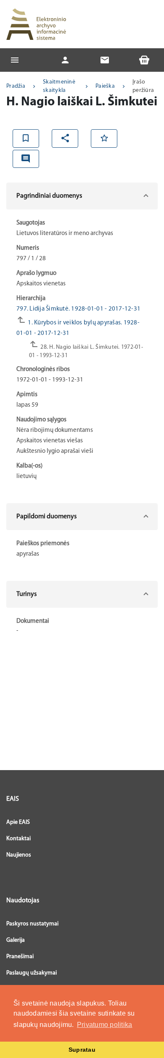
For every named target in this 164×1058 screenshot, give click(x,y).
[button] (82, 196)
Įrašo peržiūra (143, 86)
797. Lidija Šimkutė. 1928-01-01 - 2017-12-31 (78, 309)
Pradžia (15, 86)
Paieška (105, 86)
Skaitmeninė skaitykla (59, 86)
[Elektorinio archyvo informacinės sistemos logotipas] (36, 24)
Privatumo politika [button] (104, 1024)
